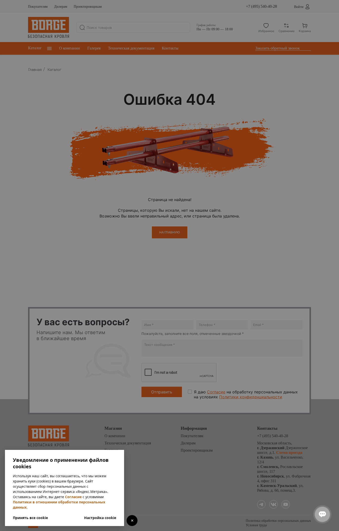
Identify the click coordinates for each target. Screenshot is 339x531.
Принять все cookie (30, 517)
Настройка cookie (100, 517)
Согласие (73, 496)
